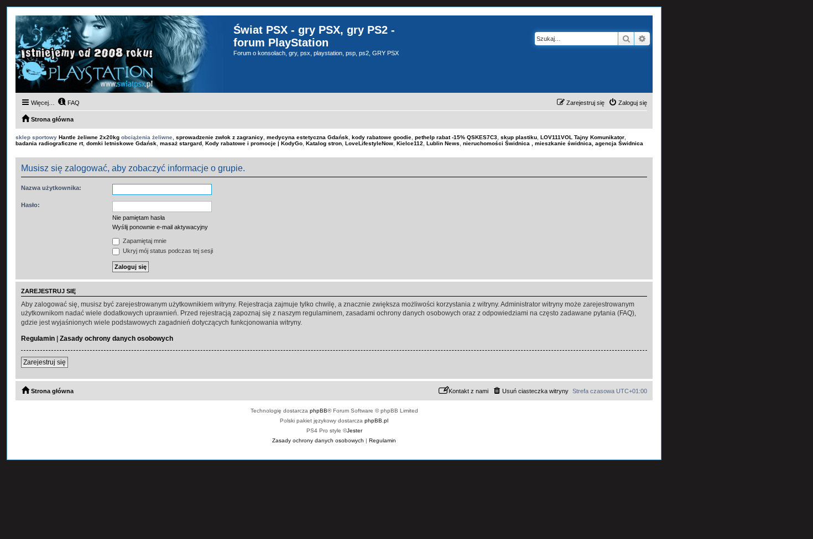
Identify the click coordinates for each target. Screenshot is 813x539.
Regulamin (38, 338)
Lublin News (443, 143)
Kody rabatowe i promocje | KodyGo (254, 143)
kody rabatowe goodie (381, 137)
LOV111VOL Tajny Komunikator (582, 137)
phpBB (318, 411)
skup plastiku (519, 137)
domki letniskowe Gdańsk (121, 143)
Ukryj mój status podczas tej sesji (167, 250)
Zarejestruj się (44, 362)
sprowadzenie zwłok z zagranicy (219, 137)
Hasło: (30, 205)
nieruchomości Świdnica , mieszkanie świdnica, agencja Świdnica (553, 143)
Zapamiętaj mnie (143, 240)
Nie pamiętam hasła (138, 217)
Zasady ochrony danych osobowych (116, 338)
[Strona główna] (124, 54)
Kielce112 (410, 143)
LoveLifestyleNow (369, 143)
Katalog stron (324, 143)
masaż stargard (181, 143)
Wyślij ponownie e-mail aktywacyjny (160, 227)
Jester (354, 430)
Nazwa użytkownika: (51, 187)
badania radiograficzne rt (49, 143)
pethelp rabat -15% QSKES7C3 (456, 137)
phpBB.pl (376, 421)
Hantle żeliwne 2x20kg (89, 137)
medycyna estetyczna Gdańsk (307, 137)
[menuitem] (69, 102)
